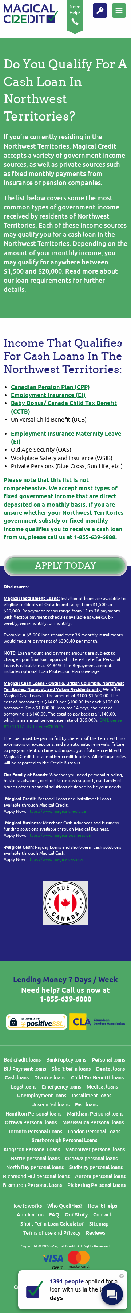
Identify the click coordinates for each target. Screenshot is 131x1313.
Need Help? (75, 10)
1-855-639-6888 (65, 999)
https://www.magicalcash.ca (55, 859)
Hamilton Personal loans (33, 1113)
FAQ (54, 1214)
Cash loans (17, 1077)
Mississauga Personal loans (93, 1122)
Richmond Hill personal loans (36, 1176)
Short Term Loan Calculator (52, 1223)
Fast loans (86, 1104)
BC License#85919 (45, 726)
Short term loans (71, 1069)
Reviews (95, 1233)
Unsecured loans (50, 1104)
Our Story (76, 1214)
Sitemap (98, 1223)
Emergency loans (61, 1086)
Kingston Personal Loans (32, 1149)
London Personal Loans (94, 1131)
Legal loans (23, 1086)
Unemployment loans (41, 1095)
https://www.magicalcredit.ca (56, 811)
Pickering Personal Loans (96, 1185)
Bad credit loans (22, 1060)
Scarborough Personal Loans (64, 1140)
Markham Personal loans (95, 1113)
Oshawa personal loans (91, 1158)
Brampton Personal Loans (32, 1185)
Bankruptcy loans (66, 1060)
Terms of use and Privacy (51, 1233)
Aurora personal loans (100, 1176)
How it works (26, 1206)
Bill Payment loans (25, 1069)
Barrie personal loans (35, 1158)
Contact (102, 1214)
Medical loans (102, 1086)
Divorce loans (50, 1077)
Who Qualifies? (64, 1206)
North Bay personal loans (35, 1167)
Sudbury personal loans (96, 1167)
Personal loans (108, 1060)
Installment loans (91, 1095)
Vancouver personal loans (95, 1149)
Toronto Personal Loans (35, 1131)
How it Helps (102, 1206)
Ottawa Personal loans (31, 1122)
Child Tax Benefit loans (97, 1077)
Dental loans (110, 1069)
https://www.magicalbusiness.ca (59, 835)
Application (30, 1214)
